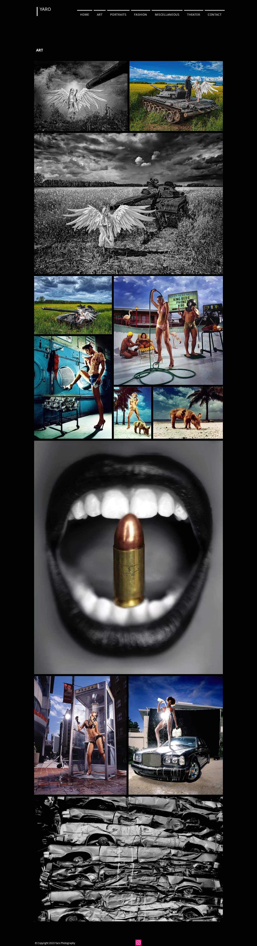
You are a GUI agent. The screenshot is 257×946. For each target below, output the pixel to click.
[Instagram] (138, 943)
